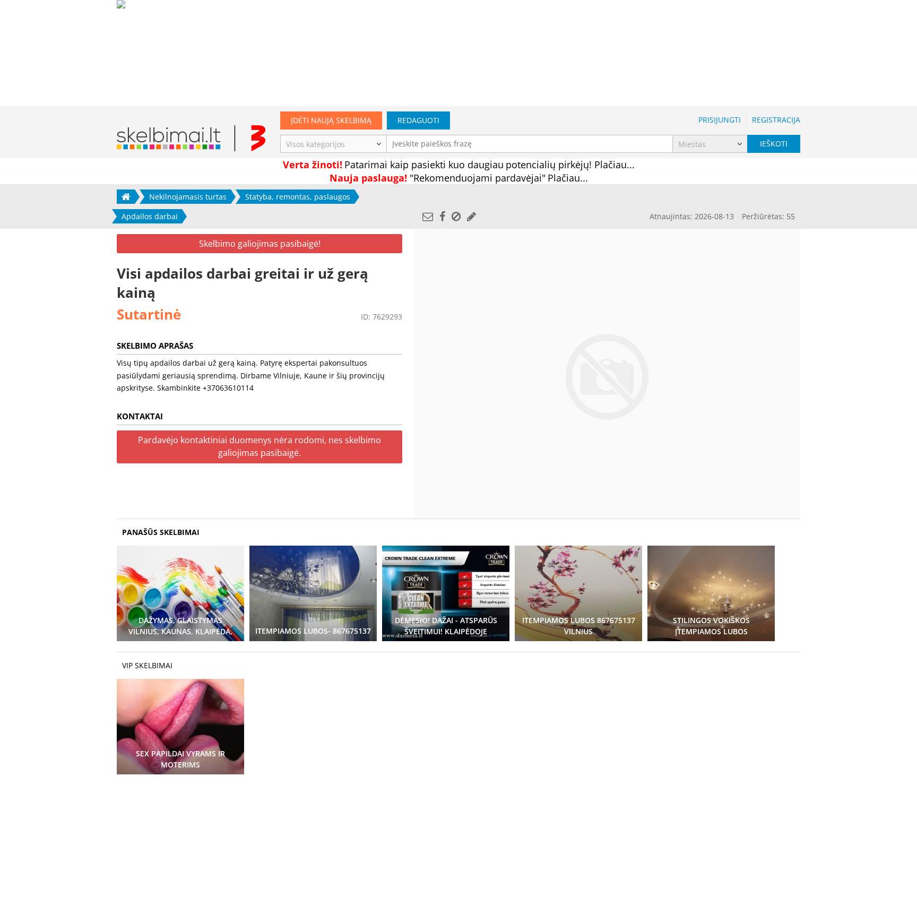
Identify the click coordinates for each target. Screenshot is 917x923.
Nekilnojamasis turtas (188, 197)
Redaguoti (418, 120)
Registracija (776, 120)
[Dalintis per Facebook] (442, 216)
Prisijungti (719, 120)
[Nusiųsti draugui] (427, 216)
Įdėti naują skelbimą (331, 120)
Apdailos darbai (150, 216)
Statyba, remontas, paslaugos (297, 197)
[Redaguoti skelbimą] (471, 216)
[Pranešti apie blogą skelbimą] (456, 216)
